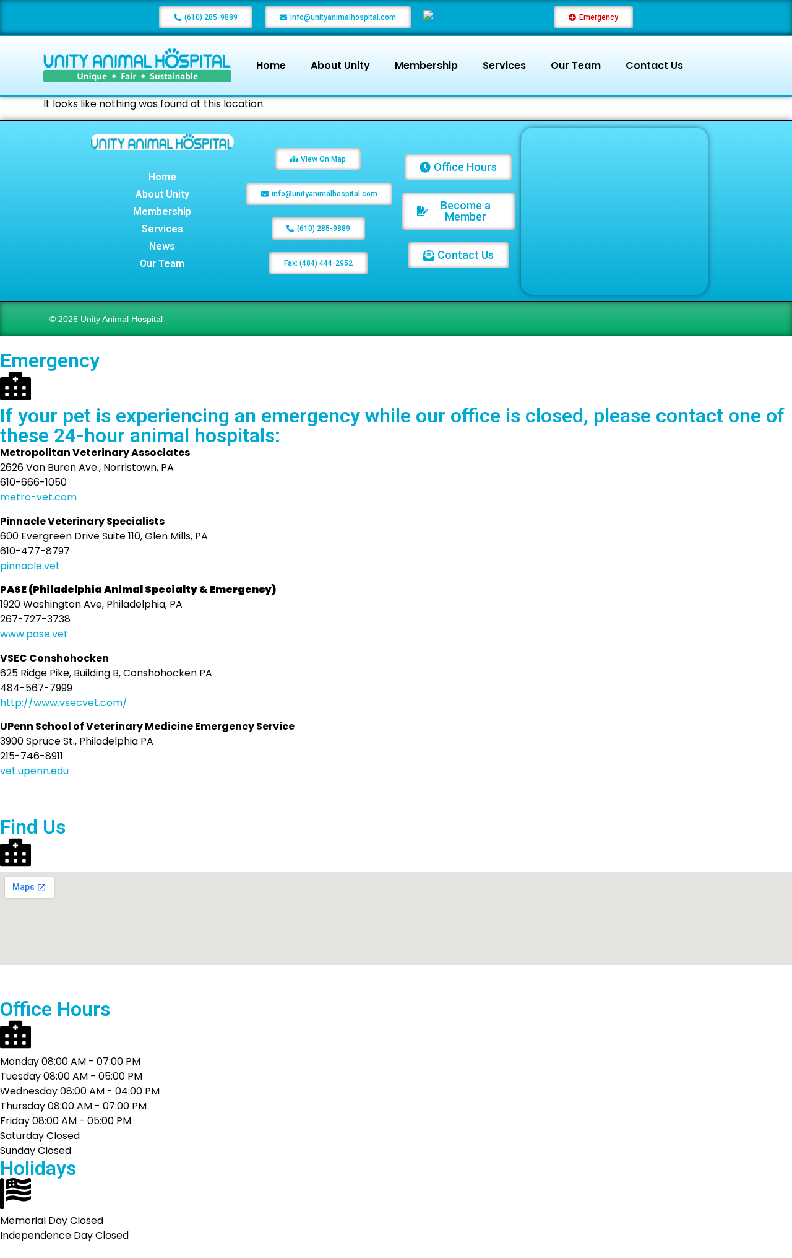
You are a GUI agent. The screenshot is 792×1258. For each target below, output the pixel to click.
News (162, 246)
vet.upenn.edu (34, 771)
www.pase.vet (34, 634)
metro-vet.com (38, 497)
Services (504, 65)
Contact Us (654, 65)
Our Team (576, 65)
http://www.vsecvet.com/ (63, 703)
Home (271, 65)
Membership (426, 65)
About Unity (340, 65)
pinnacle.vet (30, 566)
